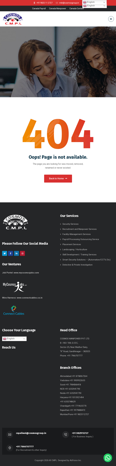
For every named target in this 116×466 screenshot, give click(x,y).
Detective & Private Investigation (78, 264)
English (10, 339)
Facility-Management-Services (77, 234)
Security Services (71, 224)
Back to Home (56, 178)
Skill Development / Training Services (79, 254)
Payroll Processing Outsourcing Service (81, 239)
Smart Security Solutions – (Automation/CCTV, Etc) (86, 259)
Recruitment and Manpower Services (80, 229)
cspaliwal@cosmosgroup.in (31, 433)
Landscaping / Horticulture (75, 249)
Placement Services (72, 244)
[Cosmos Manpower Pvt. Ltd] (12, 18)
